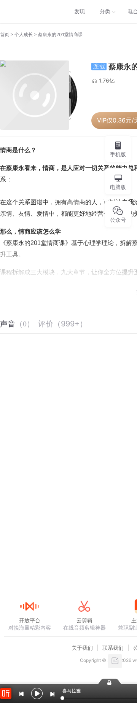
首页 (4, 34)
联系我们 (113, 647)
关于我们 (82, 647)
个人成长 (23, 34)
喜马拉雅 (29, 11)
